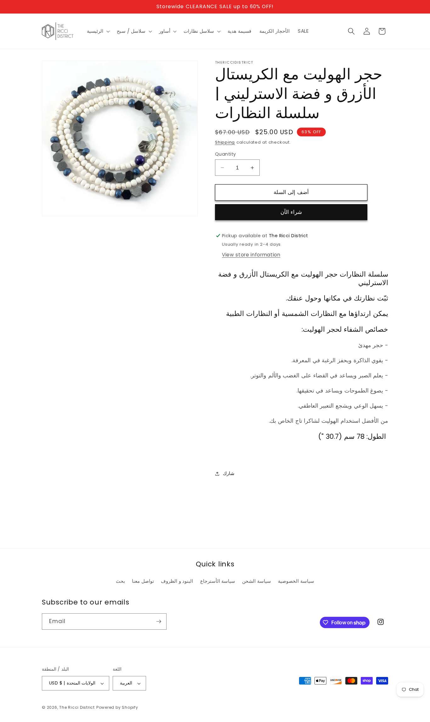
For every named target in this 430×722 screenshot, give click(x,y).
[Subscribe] (158, 621)
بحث (120, 581)
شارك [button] (229, 473)
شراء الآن (291, 212)
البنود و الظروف (177, 581)
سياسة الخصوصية (296, 581)
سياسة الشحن (256, 581)
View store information (251, 254)
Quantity (225, 154)
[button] (98, 31)
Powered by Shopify (117, 707)
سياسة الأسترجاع (217, 581)
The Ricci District (77, 707)
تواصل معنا (143, 581)
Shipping (225, 142)
